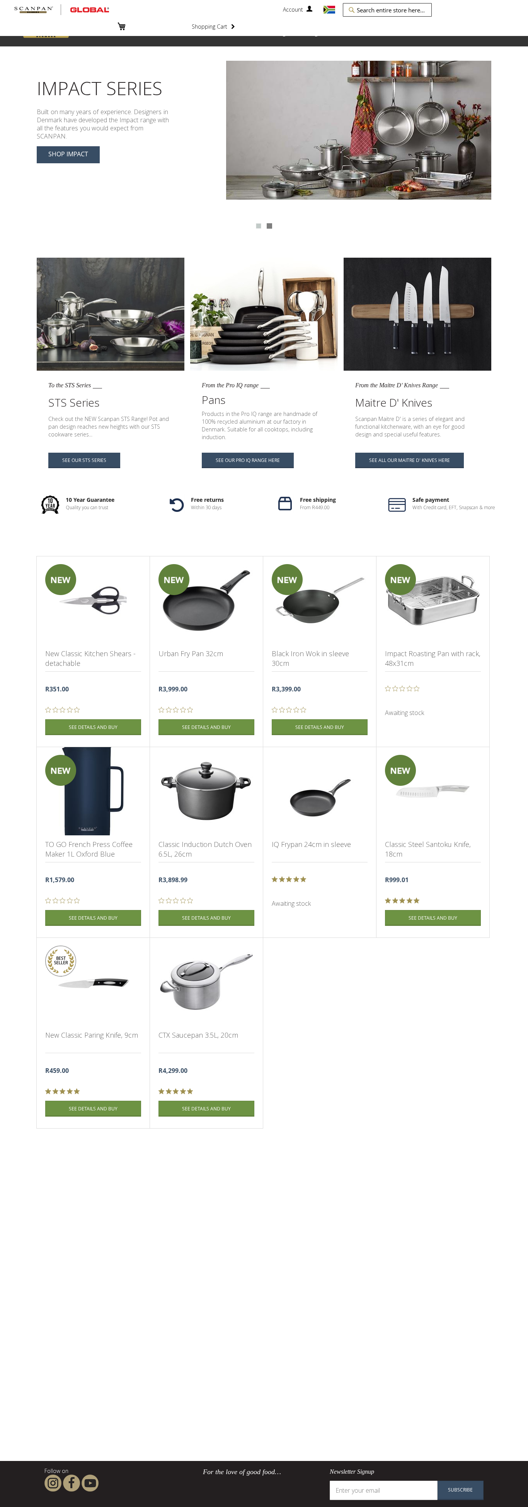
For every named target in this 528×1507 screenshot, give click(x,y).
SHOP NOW (65, 137)
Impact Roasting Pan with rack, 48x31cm (432, 658)
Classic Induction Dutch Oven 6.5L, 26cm (205, 849)
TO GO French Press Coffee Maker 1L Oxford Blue (89, 849)
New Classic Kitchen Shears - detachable (90, 658)
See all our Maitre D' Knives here (409, 460)
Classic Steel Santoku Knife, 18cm (428, 849)
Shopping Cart (209, 26)
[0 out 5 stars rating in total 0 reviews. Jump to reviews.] (64, 710)
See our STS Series (84, 460)
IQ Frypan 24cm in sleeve (311, 844)
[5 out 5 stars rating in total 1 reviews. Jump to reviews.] (290, 879)
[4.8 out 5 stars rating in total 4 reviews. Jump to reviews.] (64, 1091)
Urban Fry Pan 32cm (190, 653)
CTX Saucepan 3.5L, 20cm (198, 1035)
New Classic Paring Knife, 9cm (91, 1035)
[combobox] (387, 10)
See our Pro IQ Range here (248, 460)
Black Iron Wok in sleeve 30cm (310, 658)
